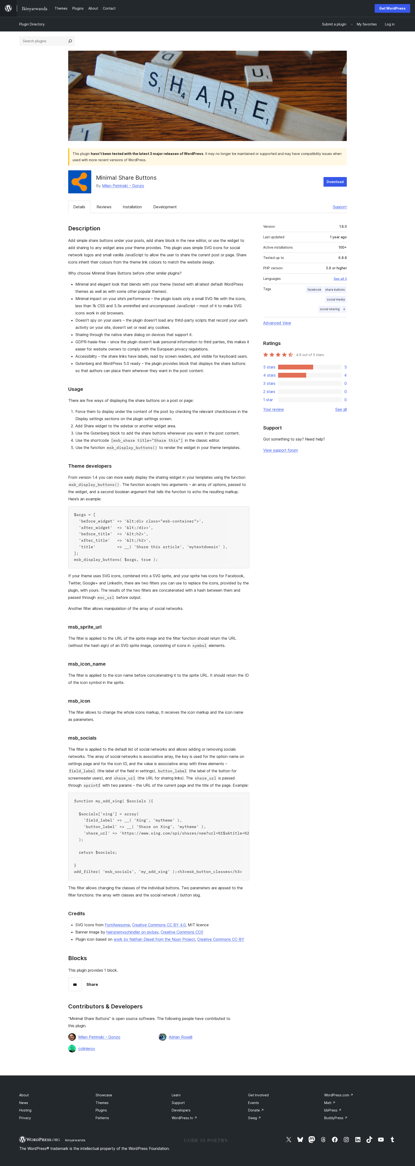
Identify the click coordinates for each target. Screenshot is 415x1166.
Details (79, 206)
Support (340, 206)
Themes (102, 1103)
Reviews (104, 206)
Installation (132, 206)
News (23, 1103)
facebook (314, 289)
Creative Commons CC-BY (220, 939)
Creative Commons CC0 (182, 932)
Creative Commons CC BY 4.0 (159, 924)
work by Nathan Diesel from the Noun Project (154, 939)
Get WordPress (392, 8)
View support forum (280, 450)
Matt (330, 1103)
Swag (254, 1118)
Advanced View (277, 322)
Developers (181, 1110)
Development (165, 206)
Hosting (25, 1110)
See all (341, 409)
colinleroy (86, 1048)
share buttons (335, 289)
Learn (176, 1095)
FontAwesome (117, 924)
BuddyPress (336, 1118)
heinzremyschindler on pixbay (132, 932)
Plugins (101, 1110)
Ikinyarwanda (75, 1140)
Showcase (104, 1095)
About (24, 1095)
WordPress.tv (184, 1118)
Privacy (25, 1118)
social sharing (330, 309)
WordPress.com (338, 1095)
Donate (256, 1110)
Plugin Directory (32, 24)
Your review (273, 409)
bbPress (333, 1110)
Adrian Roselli (180, 1037)
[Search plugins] (70, 41)
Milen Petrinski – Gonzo (123, 185)
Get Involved (258, 1095)
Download (335, 182)
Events (253, 1103)
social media (336, 299)
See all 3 (340, 279)
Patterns (102, 1118)
